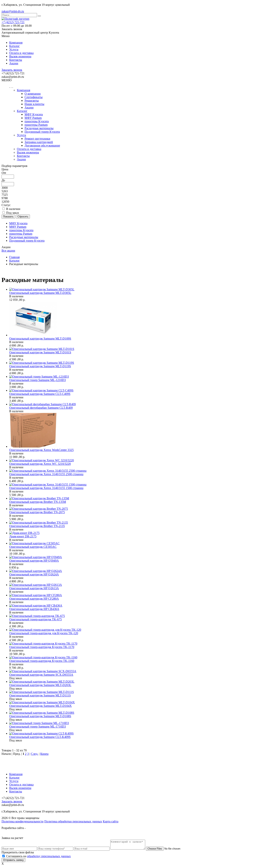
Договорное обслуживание (42, 145)
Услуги (13, 49)
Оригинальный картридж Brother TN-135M (37, 501)
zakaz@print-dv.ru (13, 11)
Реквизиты (32, 100)
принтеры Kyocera (37, 121)
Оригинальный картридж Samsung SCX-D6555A (41, 674)
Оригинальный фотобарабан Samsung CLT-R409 (41, 407)
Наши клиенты (34, 104)
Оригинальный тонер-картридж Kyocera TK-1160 (41, 660)
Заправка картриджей (39, 142)
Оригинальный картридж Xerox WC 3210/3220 (40, 463)
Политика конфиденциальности (23, 821)
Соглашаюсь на (38, 856)
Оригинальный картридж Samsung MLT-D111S (40, 695)
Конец (44, 753)
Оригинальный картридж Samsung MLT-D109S (40, 338)
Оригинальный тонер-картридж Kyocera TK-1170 (41, 647)
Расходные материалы (39, 128)
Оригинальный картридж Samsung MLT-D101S (40, 352)
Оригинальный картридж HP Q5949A (34, 560)
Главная (14, 257)
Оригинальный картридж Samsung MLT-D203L (40, 685)
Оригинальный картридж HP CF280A (34, 598)
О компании (33, 93)
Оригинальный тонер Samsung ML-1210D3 (37, 380)
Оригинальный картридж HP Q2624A (34, 574)
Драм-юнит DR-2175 (22, 536)
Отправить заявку (13, 860)
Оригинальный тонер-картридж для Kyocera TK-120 (43, 633)
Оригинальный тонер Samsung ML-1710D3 (37, 726)
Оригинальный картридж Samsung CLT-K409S (40, 737)
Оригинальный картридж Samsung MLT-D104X (40, 705)
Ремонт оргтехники (37, 138)
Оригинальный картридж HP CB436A (34, 609)
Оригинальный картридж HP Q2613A (34, 588)
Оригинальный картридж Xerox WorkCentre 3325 (41, 450)
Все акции (8, 250)
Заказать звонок (12, 69)
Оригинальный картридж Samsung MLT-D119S (40, 366)
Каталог (14, 46)
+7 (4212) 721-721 (13, 22)
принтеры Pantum (36, 124)
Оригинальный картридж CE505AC (33, 546)
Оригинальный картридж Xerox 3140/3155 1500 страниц (46, 488)
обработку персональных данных (49, 856)
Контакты (15, 59)
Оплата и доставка (21, 53)
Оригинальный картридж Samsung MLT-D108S (40, 716)
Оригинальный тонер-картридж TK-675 (35, 619)
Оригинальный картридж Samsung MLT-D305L (40, 292)
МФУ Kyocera (34, 114)
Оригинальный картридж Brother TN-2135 (37, 526)
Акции (13, 63)
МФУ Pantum (33, 117)
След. (34, 753)
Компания (15, 42)
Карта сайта (110, 821)
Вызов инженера (20, 56)
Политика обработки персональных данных (73, 821)
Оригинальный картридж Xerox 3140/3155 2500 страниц (46, 474)
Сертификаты (34, 97)
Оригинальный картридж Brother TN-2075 (37, 512)
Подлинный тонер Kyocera (42, 131)
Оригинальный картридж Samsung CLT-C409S (39, 393)
